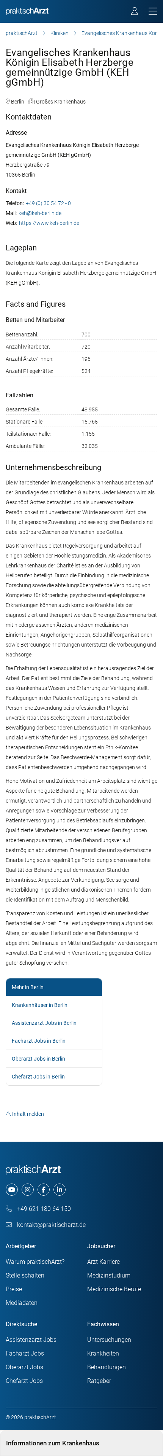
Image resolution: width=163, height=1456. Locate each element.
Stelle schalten (25, 1275)
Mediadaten (22, 1302)
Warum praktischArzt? (35, 1261)
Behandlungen (106, 1367)
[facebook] (44, 1190)
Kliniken (59, 33)
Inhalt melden (28, 1114)
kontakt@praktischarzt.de (51, 1224)
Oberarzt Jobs (24, 1367)
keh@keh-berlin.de (40, 213)
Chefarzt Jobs (24, 1380)
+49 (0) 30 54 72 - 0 (48, 203)
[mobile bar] (153, 11)
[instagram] (28, 1190)
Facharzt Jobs (25, 1353)
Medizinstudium (108, 1275)
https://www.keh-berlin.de (49, 223)
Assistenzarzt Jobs (31, 1339)
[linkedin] (59, 1190)
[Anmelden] (135, 12)
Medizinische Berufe (114, 1289)
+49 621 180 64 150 (43, 1208)
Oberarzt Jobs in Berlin (38, 1059)
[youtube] (12, 1190)
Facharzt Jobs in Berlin (39, 1041)
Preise (14, 1289)
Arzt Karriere (103, 1261)
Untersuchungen (109, 1339)
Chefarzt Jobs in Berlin (38, 1077)
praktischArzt (22, 33)
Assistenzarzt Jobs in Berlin (44, 1023)
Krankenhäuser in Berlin (39, 1005)
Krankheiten (103, 1353)
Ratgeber (99, 1380)
